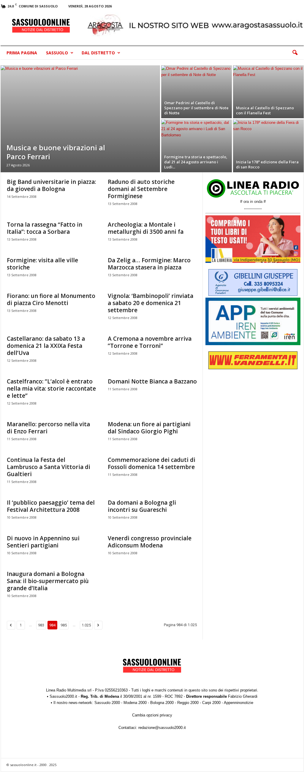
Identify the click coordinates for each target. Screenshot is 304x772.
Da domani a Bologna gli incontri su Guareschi (142, 506)
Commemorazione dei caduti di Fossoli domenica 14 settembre (151, 463)
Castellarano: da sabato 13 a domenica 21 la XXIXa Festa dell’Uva (46, 346)
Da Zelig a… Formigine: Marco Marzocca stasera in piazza (149, 263)
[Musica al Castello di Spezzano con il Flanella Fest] (268, 91)
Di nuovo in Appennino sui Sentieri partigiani (43, 541)
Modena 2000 (135, 702)
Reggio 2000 (188, 702)
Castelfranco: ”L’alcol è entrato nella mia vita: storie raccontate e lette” (51, 389)
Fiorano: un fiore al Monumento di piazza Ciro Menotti (51, 299)
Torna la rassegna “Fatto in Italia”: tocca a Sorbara (44, 228)
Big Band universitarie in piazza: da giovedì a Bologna (51, 185)
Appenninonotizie (238, 702)
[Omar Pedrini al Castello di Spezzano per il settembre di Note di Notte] (196, 91)
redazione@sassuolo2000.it (162, 727)
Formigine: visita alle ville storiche (42, 263)
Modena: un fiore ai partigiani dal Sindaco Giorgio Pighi (149, 427)
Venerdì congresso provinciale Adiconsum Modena (149, 541)
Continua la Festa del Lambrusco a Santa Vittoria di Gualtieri (48, 467)
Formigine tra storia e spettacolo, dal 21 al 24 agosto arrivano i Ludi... (195, 162)
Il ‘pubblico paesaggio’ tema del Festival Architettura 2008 (51, 506)
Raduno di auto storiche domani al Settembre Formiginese (141, 189)
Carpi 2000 (211, 702)
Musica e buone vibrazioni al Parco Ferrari (56, 152)
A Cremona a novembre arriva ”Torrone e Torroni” (149, 342)
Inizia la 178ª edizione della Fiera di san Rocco (267, 164)
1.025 (86, 625)
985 (64, 625)
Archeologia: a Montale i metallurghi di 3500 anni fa (145, 228)
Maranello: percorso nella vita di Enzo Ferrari (48, 427)
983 (41, 625)
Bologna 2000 (162, 702)
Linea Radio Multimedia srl (68, 690)
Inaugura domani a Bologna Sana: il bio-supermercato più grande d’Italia (48, 581)
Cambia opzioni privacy (152, 715)
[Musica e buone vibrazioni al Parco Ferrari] (80, 118)
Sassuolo (57, 53)
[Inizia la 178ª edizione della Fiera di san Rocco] (268, 145)
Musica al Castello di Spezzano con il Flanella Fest (265, 110)
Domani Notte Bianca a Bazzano (152, 381)
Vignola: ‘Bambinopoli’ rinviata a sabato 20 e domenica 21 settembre (150, 303)
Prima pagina (22, 53)
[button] (294, 52)
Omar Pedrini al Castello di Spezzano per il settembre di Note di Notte (196, 108)
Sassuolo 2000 (107, 702)
